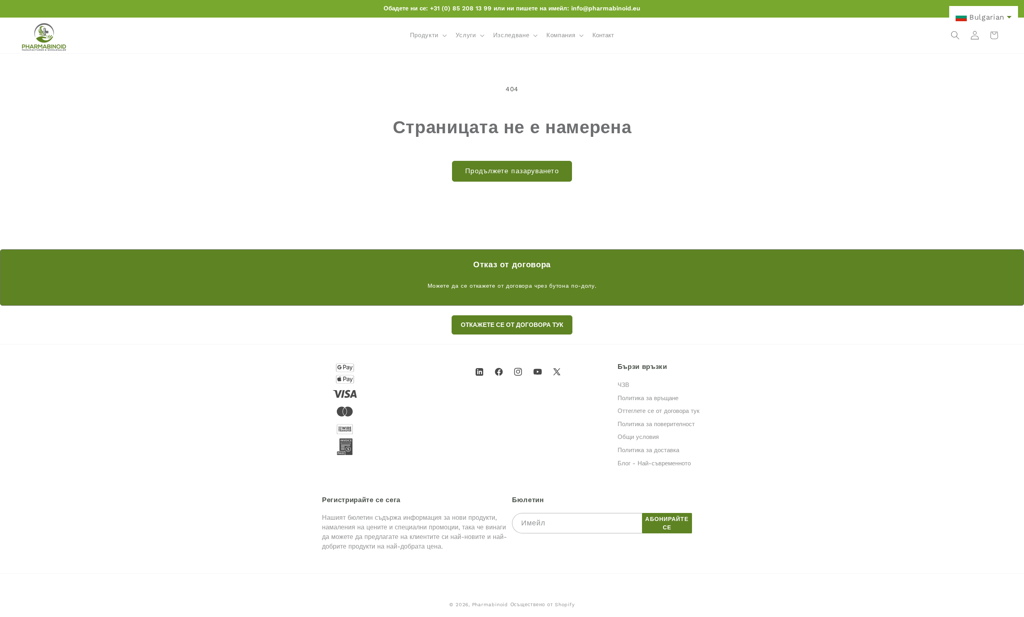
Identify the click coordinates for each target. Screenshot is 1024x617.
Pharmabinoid (490, 604)
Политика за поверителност (656, 424)
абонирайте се (666, 523)
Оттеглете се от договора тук (659, 411)
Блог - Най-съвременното (654, 463)
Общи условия (638, 437)
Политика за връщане (648, 398)
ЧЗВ (623, 385)
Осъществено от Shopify (542, 604)
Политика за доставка (648, 450)
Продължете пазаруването (511, 171)
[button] (427, 35)
